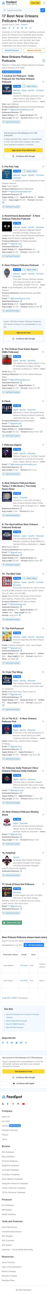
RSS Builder (7, 1245)
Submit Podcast (12, 50)
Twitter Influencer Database (14, 1188)
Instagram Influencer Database (15, 1183)
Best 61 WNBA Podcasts (15, 1024)
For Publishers (8, 1205)
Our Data (6, 1121)
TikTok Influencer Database (13, 1192)
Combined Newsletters (12, 1231)
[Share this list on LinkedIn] (17, 27)
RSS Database (8, 1152)
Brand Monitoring (9, 1227)
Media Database (9, 1214)
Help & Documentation (11, 1267)
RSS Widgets (7, 1236)
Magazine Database (10, 1165)
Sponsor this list (34, 50)
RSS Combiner (8, 1240)
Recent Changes (9, 1271)
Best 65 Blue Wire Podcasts (16, 1021)
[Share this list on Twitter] (13, 27)
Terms (4, 1139)
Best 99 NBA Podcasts (14, 1027)
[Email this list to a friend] (26, 27)
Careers (11, 1126)
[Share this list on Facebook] (9, 27)
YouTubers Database (11, 1174)
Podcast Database (10, 1161)
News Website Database (12, 1179)
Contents (24, 24)
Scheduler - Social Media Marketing (17, 1249)
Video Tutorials (8, 1262)
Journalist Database (10, 1170)
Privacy (5, 1134)
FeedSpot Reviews (10, 1130)
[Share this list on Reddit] (22, 27)
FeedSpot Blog (8, 1280)
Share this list (9, 1038)
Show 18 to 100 (14, 922)
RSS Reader (7, 1210)
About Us (6, 1117)
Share (4, 28)
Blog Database (8, 1156)
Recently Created (9, 1276)
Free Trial (35, 3)
